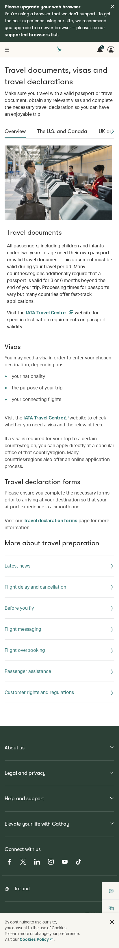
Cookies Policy (34, 939)
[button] (112, 131)
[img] (112, 7)
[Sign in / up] (110, 49)
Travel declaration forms (50, 520)
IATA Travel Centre (50, 312)
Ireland (22, 888)
